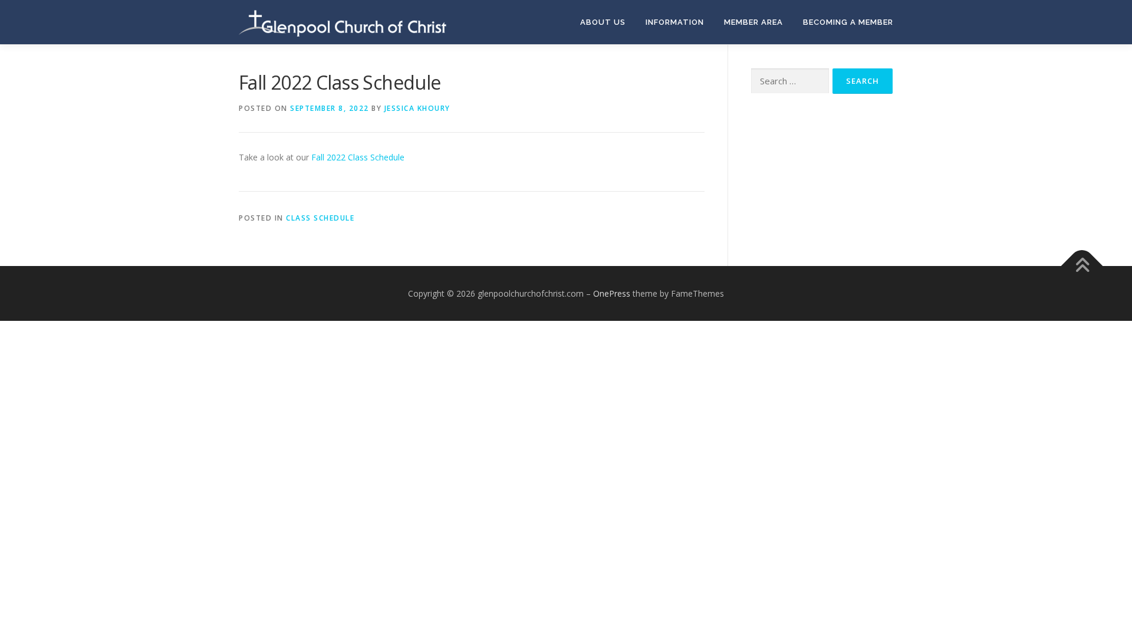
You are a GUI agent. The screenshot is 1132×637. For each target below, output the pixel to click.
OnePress (611, 293)
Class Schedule (320, 218)
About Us (603, 22)
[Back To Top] (1082, 266)
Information (675, 22)
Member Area (753, 22)
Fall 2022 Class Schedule (357, 157)
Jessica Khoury (417, 108)
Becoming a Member (848, 22)
